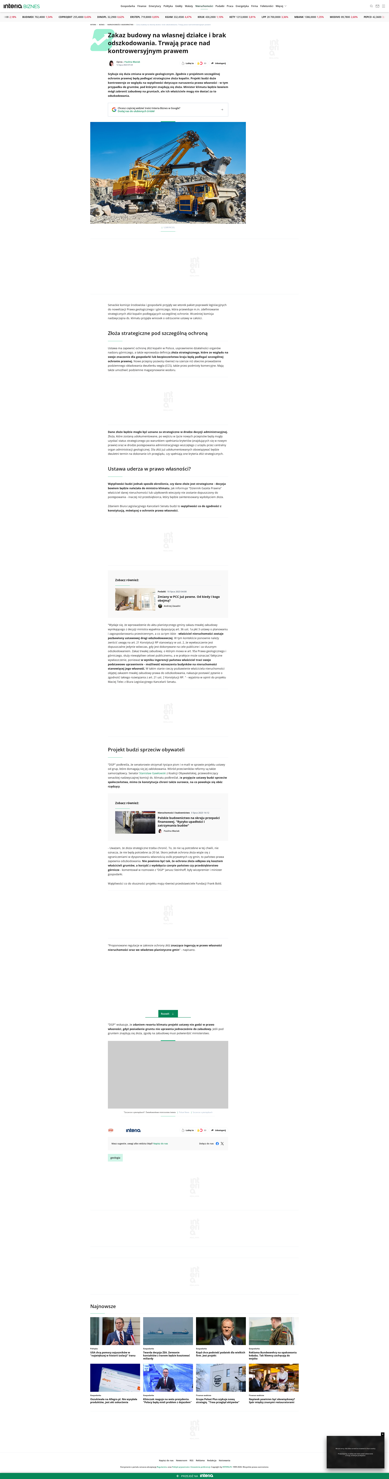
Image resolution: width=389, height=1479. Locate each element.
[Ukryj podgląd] (382, 1434)
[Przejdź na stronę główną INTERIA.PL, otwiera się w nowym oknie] (13, 6)
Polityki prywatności (180, 1467)
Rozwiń (165, 1013)
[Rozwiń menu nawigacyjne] (383, 6)
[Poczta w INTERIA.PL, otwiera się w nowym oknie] (377, 6)
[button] (179, 6)
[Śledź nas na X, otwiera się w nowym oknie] (222, 1144)
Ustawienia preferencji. (200, 1467)
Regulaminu (162, 1467)
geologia (115, 1157)
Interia (93, 25)
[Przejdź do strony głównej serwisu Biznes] (32, 6)
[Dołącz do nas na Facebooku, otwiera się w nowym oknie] (217, 1144)
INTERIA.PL (227, 1467)
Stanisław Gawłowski (152, 773)
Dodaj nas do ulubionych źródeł (149, 111)
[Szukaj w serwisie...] (371, 6)
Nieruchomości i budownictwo (120, 25)
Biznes (102, 25)
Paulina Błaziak (132, 61)
